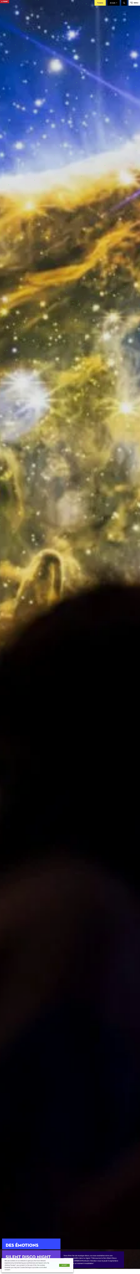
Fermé (5, 1)
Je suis (112, 3)
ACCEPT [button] (64, 1265)
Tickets (100, 3)
